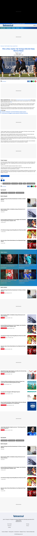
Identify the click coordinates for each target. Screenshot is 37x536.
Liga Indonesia (3, 405)
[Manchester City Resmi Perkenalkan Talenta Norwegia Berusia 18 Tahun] (27, 259)
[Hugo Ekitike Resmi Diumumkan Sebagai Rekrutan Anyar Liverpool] (9, 274)
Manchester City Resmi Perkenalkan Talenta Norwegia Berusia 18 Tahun (27, 265)
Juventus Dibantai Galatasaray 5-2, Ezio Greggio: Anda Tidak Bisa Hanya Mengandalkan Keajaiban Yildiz (13, 220)
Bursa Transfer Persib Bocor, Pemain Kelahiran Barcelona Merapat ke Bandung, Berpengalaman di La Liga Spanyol (13, 403)
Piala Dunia (3, 337)
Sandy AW (20, 52)
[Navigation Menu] (35, 25)
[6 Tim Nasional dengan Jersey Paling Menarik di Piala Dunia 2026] (31, 233)
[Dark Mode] (34, 25)
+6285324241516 (18, 521)
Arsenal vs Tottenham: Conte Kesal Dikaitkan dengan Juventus (14, 111)
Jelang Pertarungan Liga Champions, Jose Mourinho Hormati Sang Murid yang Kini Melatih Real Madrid (13, 371)
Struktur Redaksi (5, 531)
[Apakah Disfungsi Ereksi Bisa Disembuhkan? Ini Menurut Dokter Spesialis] (31, 202)
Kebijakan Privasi (23, 531)
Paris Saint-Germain (19, 99)
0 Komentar (4, 81)
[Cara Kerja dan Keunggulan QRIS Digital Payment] (31, 395)
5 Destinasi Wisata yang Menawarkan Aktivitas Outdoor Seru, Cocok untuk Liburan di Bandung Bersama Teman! (13, 382)
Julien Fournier (14, 183)
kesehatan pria (4, 192)
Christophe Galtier (27, 99)
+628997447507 (18, 520)
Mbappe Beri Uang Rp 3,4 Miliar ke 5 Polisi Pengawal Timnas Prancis (27, 281)
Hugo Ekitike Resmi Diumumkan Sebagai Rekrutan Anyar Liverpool (8, 281)
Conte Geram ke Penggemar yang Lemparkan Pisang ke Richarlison (15, 113)
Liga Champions (3, 328)
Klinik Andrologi (12, 192)
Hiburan (27, 525)
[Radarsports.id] (8, 25)
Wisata (2, 384)
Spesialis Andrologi (20, 192)
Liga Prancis (15, 46)
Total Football (7, 46)
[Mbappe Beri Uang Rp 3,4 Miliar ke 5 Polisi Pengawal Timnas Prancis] (27, 274)
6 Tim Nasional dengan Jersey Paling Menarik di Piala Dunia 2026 (13, 230)
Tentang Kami (11, 531)
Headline (2, 373)
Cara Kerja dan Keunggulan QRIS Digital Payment (10, 391)
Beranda (2, 46)
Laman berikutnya (4, 176)
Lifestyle (2, 292)
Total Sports (9, 525)
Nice (11, 102)
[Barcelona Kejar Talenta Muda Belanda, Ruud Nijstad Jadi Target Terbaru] (31, 244)
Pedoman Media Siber (30, 531)
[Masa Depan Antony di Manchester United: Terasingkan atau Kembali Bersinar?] (9, 259)
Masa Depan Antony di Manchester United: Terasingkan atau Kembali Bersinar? (9, 265)
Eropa (11, 46)
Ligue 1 (20, 183)
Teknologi (2, 317)
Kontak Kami (16, 531)
